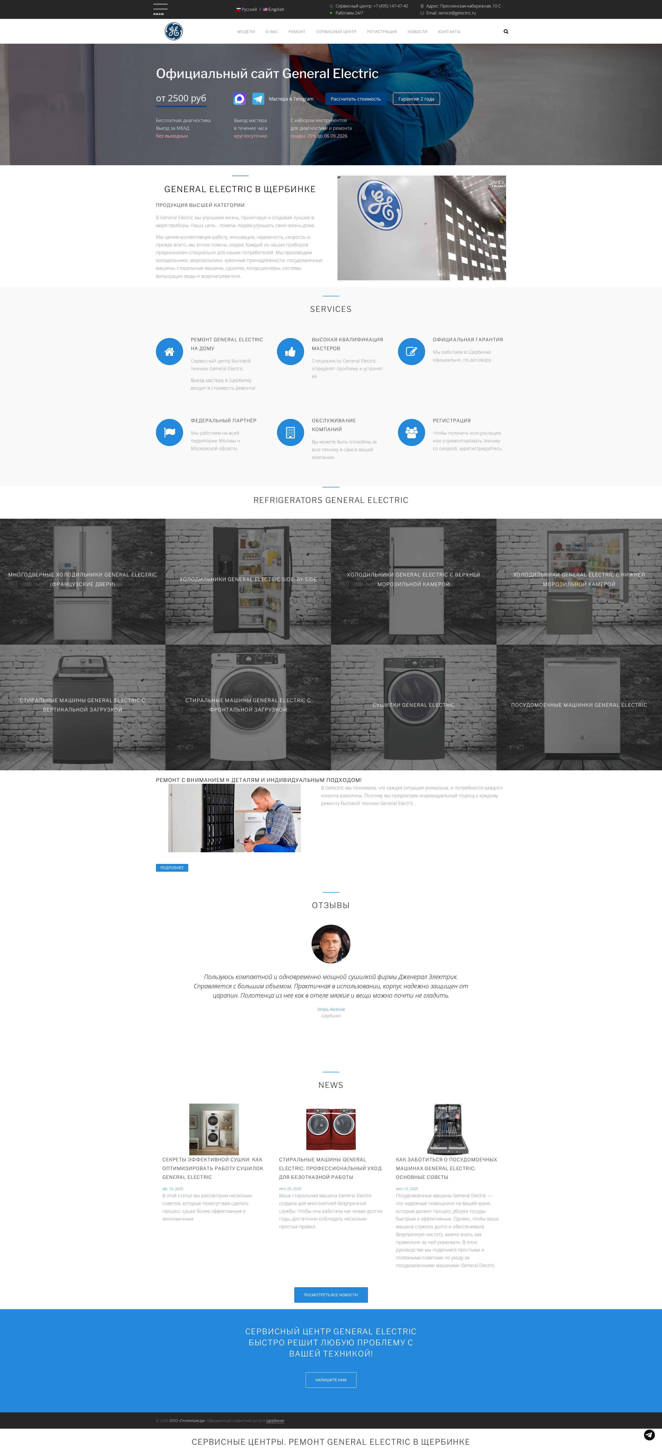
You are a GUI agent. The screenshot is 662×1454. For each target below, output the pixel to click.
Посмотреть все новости (331, 1295)
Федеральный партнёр (224, 420)
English (275, 9)
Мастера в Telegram (291, 99)
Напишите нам (331, 1380)
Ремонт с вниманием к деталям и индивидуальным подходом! (259, 780)
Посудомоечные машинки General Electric (579, 705)
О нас (272, 31)
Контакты (449, 31)
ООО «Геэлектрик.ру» (187, 1420)
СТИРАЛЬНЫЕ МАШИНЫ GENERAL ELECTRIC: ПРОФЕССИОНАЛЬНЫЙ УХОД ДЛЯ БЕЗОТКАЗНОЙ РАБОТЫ (330, 1168)
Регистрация (382, 31)
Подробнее (174, 867)
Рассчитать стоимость (356, 99)
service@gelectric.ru (457, 13)
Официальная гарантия (468, 339)
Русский (249, 9)
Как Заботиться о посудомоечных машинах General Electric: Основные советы (446, 1168)
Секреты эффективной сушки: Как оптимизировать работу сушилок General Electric (212, 1168)
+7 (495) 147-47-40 (390, 6)
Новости (417, 31)
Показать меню (649, 1435)
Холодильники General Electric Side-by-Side (248, 579)
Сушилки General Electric (413, 705)
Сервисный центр (336, 31)
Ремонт (297, 31)
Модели (246, 31)
